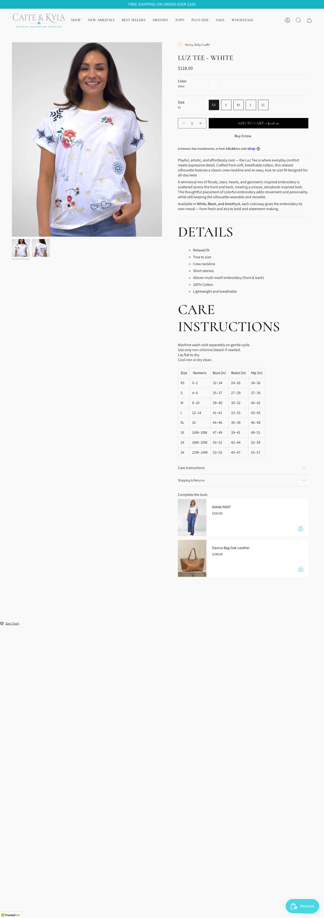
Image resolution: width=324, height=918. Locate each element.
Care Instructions (191, 467)
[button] (75, 20)
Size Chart (12, 623)
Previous (12, 139)
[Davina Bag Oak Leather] (192, 558)
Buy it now (243, 135)
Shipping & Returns (191, 480)
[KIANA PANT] (192, 517)
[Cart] (309, 20)
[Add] (301, 528)
